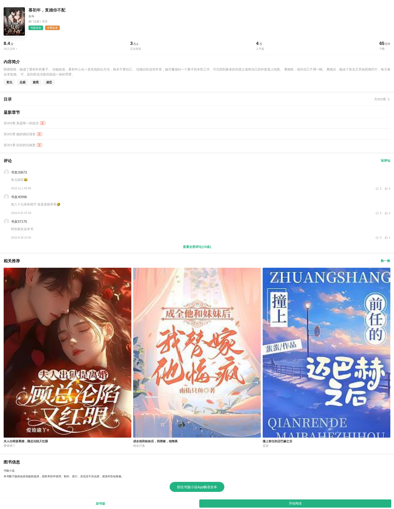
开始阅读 (295, 503)
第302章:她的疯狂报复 (20, 134)
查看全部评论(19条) (197, 247)
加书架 (100, 503)
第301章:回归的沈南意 (20, 145)
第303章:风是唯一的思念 (21, 123)
